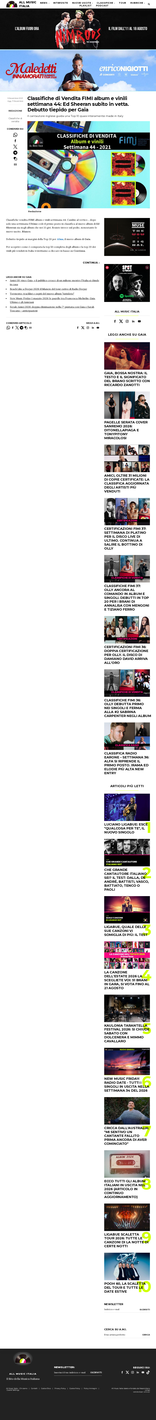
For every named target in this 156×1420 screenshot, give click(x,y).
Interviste (60, 3)
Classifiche (105, 3)
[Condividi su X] (15, 147)
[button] (15, 159)
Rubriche (136, 3)
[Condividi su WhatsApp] (15, 135)
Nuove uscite (81, 3)
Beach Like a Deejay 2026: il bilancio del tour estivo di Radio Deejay (48, 288)
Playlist (86, 5)
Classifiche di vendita (15, 120)
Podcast (102, 5)
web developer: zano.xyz (141, 1392)
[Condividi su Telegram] (15, 153)
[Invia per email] (15, 164)
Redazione (15, 110)
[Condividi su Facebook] (15, 141)
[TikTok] (148, 1372)
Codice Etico (46, 1388)
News (44, 3)
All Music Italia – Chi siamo (16, 1388)
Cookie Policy (74, 1388)
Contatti (34, 1388)
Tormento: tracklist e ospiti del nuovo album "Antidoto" (42, 293)
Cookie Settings (13, 1390)
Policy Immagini (90, 1388)
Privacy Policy (60, 1388)
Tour (122, 3)
